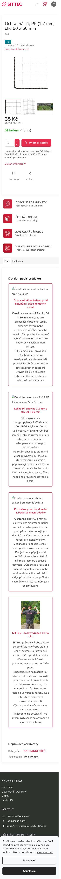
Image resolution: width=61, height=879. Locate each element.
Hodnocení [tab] (17, 261)
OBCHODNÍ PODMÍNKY (14, 791)
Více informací (45, 852)
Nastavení (29, 860)
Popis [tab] (7, 261)
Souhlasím (29, 871)
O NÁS (5, 795)
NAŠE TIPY (7, 800)
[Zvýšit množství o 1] (17, 141)
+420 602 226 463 (16, 821)
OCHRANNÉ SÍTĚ (34, 751)
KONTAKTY (7, 787)
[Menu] (53, 4)
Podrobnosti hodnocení (16, 49)
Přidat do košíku (38, 142)
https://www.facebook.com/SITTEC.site (26, 826)
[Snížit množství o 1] (17, 145)
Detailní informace (14, 163)
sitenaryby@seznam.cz (18, 816)
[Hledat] (36, 4)
